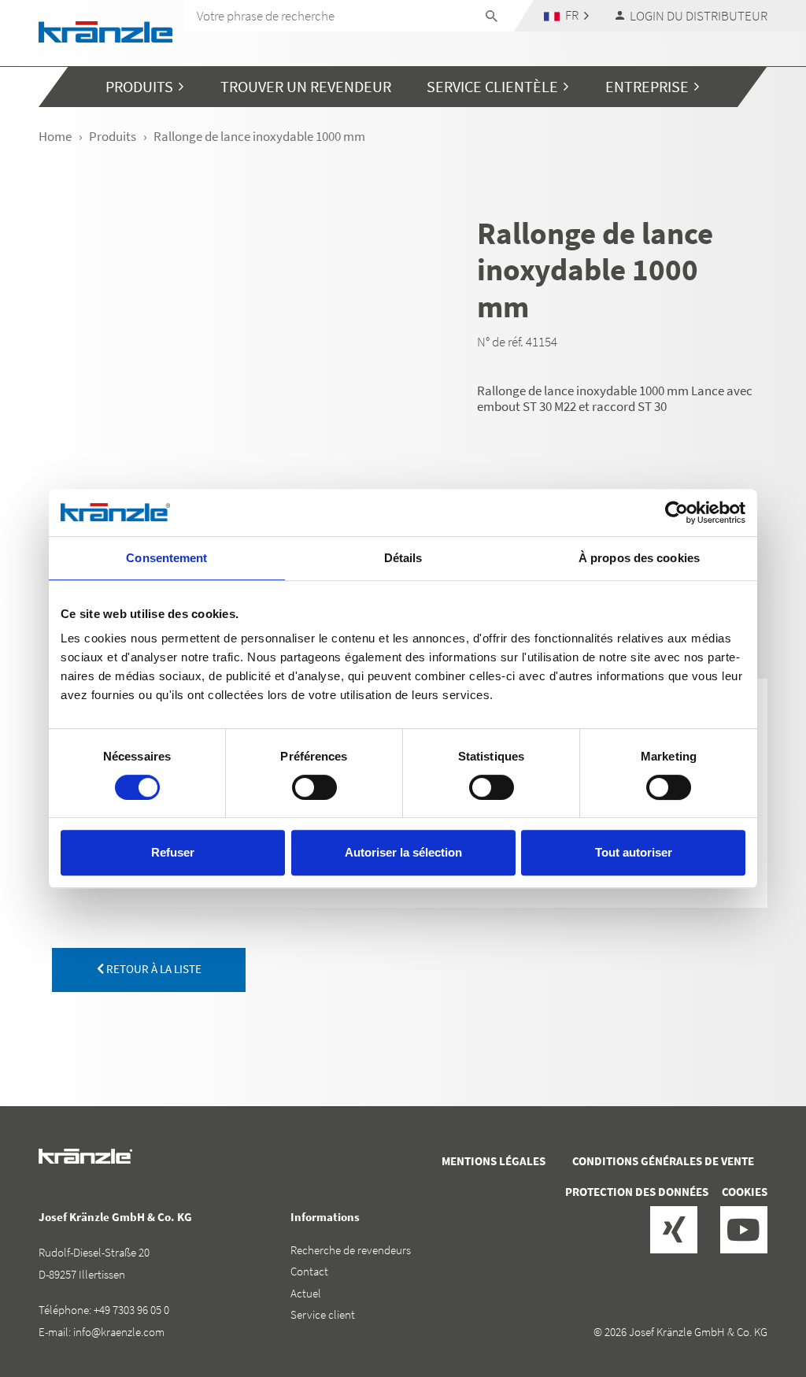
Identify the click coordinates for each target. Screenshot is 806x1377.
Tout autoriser (633, 852)
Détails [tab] (403, 557)
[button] (567, 15)
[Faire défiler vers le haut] (752, 1298)
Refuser (172, 852)
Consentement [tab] (166, 557)
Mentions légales (493, 1160)
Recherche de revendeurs (350, 1249)
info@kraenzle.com (119, 1331)
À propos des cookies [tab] (639, 557)
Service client (322, 1314)
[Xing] (673, 1229)
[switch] (314, 787)
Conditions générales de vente (663, 1160)
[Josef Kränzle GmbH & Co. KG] (105, 30)
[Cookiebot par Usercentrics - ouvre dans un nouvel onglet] (676, 512)
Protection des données (636, 1191)
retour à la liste (153, 968)
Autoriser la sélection (403, 852)
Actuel (305, 1293)
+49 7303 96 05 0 (131, 1309)
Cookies (744, 1191)
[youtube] (743, 1229)
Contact (309, 1271)
